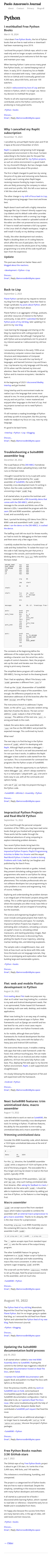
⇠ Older (9, 1543)
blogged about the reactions (16, 265)
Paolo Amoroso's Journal (22, 4)
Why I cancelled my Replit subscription (22, 131)
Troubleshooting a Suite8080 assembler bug (23, 453)
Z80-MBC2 (30, 465)
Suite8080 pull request (26, 1409)
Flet (22, 996)
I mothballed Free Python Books (21, 28)
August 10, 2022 (16, 1300)
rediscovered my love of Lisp (24, 87)
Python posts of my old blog (16, 322)
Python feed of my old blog (19, 1307)
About (11, 8)
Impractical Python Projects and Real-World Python (23, 814)
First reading (9, 996)
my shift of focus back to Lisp (34, 196)
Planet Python (10, 298)
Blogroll (40, 8)
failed (17, 1371)
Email (6, 118)
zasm (6, 511)
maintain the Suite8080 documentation (22, 1376)
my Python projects (37, 159)
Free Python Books (23, 39)
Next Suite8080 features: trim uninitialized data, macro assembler (24, 1104)
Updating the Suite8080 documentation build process (24, 1348)
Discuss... (8, 115)
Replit (6, 150)
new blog (19, 325)
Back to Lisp (12, 289)
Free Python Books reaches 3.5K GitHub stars (23, 1452)
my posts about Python (30, 304)
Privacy (30, 8)
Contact (20, 8)
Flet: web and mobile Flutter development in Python (23, 985)
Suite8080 (20, 482)
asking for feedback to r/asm (34, 1185)
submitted (31, 319)
